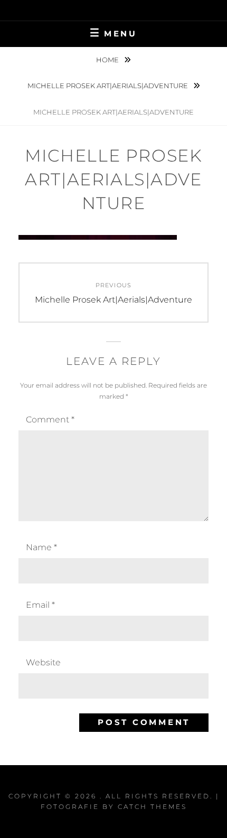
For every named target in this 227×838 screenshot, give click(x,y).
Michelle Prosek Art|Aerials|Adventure (108, 85)
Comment (50, 420)
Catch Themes (152, 807)
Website (43, 662)
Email (40, 605)
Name (41, 547)
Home (108, 59)
